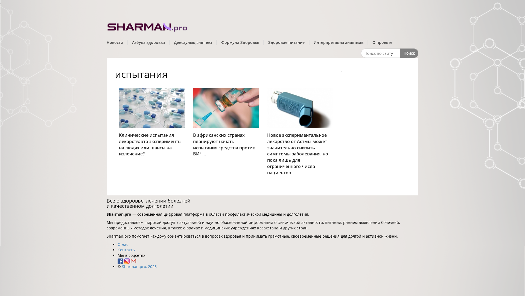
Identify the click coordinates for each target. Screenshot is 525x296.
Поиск (409, 53)
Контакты (127, 249)
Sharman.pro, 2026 (139, 266)
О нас (123, 244)
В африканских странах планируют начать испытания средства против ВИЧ (224, 144)
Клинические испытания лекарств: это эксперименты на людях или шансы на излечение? (150, 144)
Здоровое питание (286, 42)
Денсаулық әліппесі (193, 42)
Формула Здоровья (240, 42)
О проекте (382, 42)
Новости (115, 42)
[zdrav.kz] (148, 26)
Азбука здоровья (148, 42)
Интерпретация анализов (338, 42)
